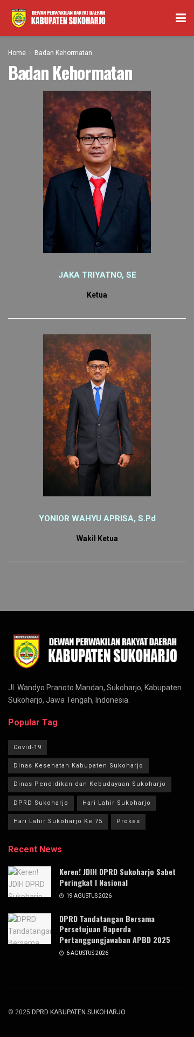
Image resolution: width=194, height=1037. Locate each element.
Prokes (128, 821)
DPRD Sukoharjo (40, 802)
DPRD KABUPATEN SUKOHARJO (79, 1012)
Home (17, 53)
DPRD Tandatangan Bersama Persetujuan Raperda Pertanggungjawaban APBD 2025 (114, 929)
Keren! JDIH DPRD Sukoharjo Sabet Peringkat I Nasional (117, 877)
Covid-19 (27, 747)
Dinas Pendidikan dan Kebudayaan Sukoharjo (89, 783)
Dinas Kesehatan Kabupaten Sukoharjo (78, 765)
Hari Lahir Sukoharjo (116, 802)
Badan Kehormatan (63, 53)
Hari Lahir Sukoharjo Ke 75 (57, 821)
